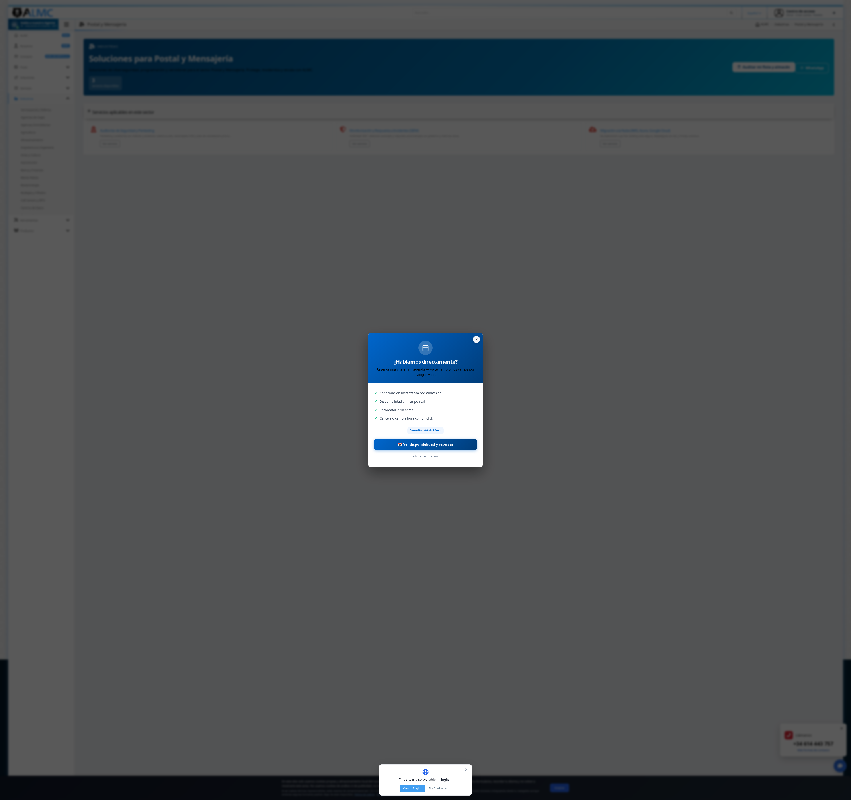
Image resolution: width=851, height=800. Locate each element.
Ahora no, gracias (425, 456)
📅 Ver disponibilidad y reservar (425, 444)
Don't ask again (438, 788)
